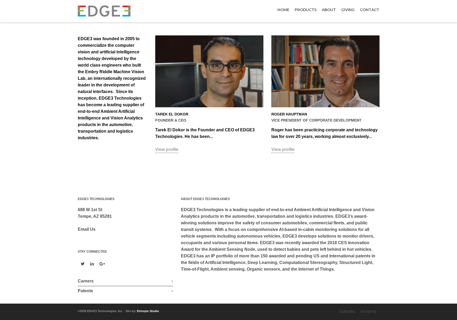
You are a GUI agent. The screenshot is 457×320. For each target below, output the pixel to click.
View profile (167, 149)
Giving (348, 9)
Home (283, 9)
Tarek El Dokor (171, 114)
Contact (369, 9)
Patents (85, 291)
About (329, 9)
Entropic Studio (148, 311)
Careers (86, 281)
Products (306, 9)
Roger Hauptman (289, 114)
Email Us (86, 229)
